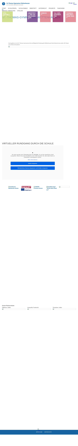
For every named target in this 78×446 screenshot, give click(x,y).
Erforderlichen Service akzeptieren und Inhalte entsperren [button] (33, 168)
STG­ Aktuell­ (6, 13)
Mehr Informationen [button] (32, 159)
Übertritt (33, 8)
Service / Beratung (8, 10)
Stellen (20, 10)
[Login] (71, 3)
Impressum (39, 432)
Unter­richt (43, 8)
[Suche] (75, 3)
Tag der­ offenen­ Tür (57, 14)
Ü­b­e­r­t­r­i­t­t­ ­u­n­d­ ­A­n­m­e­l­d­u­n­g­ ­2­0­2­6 (32, 15)
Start (4, 8)
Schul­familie (23, 8)
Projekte (52, 8)
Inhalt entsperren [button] (32, 163)
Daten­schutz (48, 432)
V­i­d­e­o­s (44, 13)
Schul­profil (12, 8)
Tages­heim (60, 8)
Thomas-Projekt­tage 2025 (70, 14)
